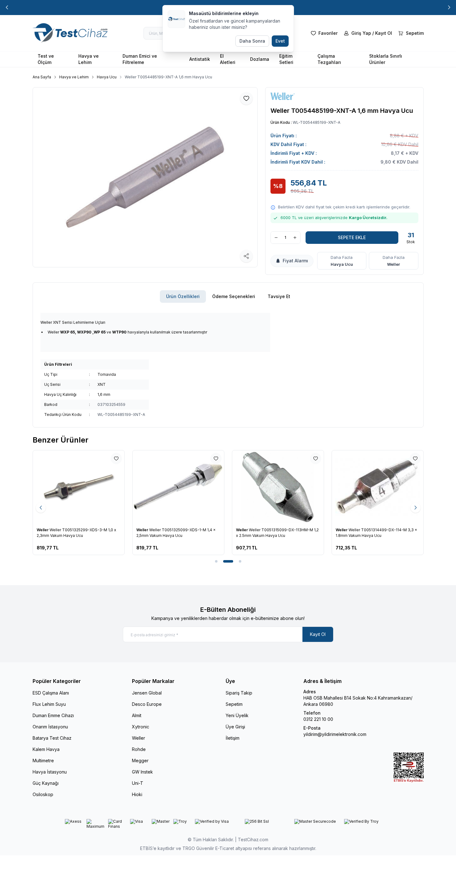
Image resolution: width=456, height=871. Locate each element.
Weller (393, 264)
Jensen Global (147, 692)
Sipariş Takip (239, 692)
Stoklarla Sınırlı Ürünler (385, 59)
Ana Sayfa (42, 77)
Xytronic (140, 726)
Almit (136, 715)
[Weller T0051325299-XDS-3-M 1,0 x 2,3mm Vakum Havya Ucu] (78, 487)
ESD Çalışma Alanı (51, 692)
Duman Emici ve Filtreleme (140, 59)
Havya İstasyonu (50, 771)
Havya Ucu (107, 77)
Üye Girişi (235, 726)
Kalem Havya (46, 749)
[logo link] (70, 33)
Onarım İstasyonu (50, 726)
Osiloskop (43, 794)
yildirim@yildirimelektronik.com (334, 734)
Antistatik (199, 59)
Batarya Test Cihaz (52, 738)
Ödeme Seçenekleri (233, 296)
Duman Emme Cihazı (53, 715)
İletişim (232, 738)
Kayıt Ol (318, 634)
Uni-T (137, 783)
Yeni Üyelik (237, 715)
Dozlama (259, 59)
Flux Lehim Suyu (49, 704)
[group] (145, 177)
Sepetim (234, 704)
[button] (7, 7)
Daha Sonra (252, 41)
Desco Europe (147, 704)
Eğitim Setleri (286, 59)
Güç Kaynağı (46, 783)
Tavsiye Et (279, 296)
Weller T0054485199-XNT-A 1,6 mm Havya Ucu (168, 77)
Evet (280, 41)
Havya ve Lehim (88, 59)
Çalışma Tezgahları (329, 59)
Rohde (139, 749)
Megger (140, 760)
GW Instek (142, 771)
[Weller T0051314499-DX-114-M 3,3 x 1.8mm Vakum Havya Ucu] (377, 487)
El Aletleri (227, 59)
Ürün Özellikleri (183, 296)
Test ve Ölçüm (46, 59)
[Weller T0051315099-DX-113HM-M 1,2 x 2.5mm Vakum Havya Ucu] (278, 487)
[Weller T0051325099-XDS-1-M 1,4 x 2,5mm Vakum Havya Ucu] (178, 487)
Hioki (137, 794)
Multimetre (43, 760)
